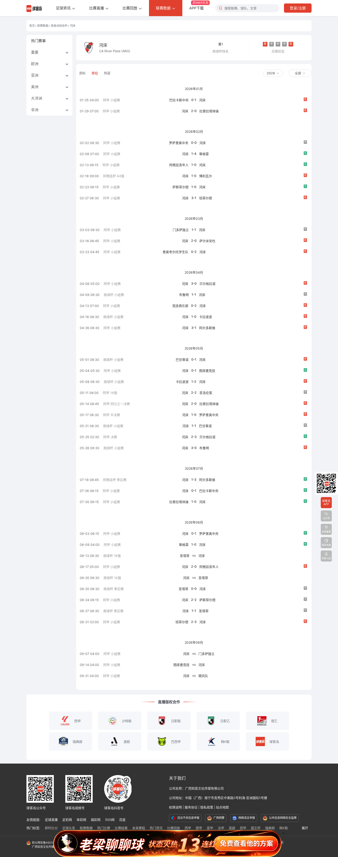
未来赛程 (138, 828)
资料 (82, 73)
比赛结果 (121, 828)
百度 (122, 820)
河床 (202, 100)
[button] (273, 73)
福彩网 (95, 820)
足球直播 (51, 820)
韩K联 (283, 828)
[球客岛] (34, 8)
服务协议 (191, 807)
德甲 (199, 828)
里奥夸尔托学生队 (175, 252)
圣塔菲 (184, 556)
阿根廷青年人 (179, 165)
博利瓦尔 (205, 176)
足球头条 (68, 828)
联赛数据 (164, 8)
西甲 (188, 828)
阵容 (107, 73)
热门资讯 (156, 828)
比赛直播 (97, 8)
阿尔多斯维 (207, 328)
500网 (110, 820)
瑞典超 (270, 828)
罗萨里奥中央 (178, 143)
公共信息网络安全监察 (282, 817)
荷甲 (243, 828)
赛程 (95, 73)
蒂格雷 (204, 154)
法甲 (221, 828)
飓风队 (203, 676)
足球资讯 (64, 8)
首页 (32, 25)
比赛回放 (130, 8)
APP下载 (198, 5)
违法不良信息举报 (188, 817)
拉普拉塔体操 (209, 111)
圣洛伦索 (205, 393)
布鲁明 (184, 295)
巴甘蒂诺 (182, 360)
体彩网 (81, 820)
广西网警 (218, 817)
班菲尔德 (205, 198)
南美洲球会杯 (59, 25)
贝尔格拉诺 (207, 284)
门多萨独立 (181, 230)
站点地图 (222, 807)
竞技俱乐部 (180, 306)
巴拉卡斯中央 (179, 100)
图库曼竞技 (207, 371)
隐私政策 (206, 807)
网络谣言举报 (246, 817)
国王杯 (256, 828)
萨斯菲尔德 (180, 187)
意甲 (210, 828)
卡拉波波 (205, 317)
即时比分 (51, 828)
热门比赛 (103, 828)
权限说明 (175, 807)
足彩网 (67, 820)
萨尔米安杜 (207, 241)
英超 (232, 828)
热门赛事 (38, 40)
